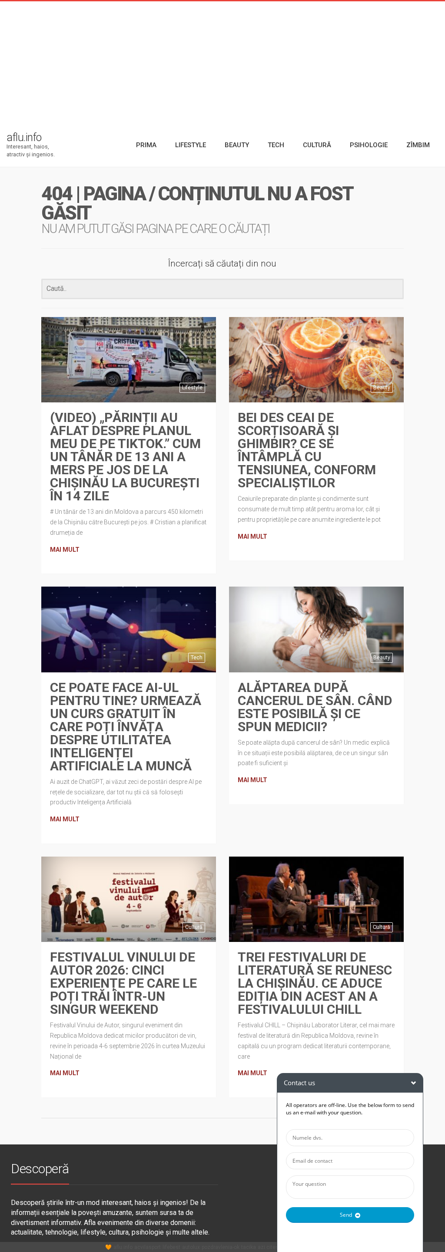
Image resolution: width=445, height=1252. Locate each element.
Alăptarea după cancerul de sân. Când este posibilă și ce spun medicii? (315, 707)
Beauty (381, 388)
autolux (191, 1247)
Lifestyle (192, 388)
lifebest (171, 1247)
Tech (197, 658)
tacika (248, 1247)
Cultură (194, 927)
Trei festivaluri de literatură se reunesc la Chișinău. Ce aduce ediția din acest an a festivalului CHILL (315, 983)
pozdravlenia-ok (220, 1247)
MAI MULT (65, 549)
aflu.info (123, 1247)
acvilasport (147, 1247)
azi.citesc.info (275, 1247)
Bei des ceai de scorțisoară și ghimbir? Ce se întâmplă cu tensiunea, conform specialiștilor (307, 450)
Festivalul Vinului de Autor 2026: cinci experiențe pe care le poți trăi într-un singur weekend (123, 983)
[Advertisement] (222, 62)
